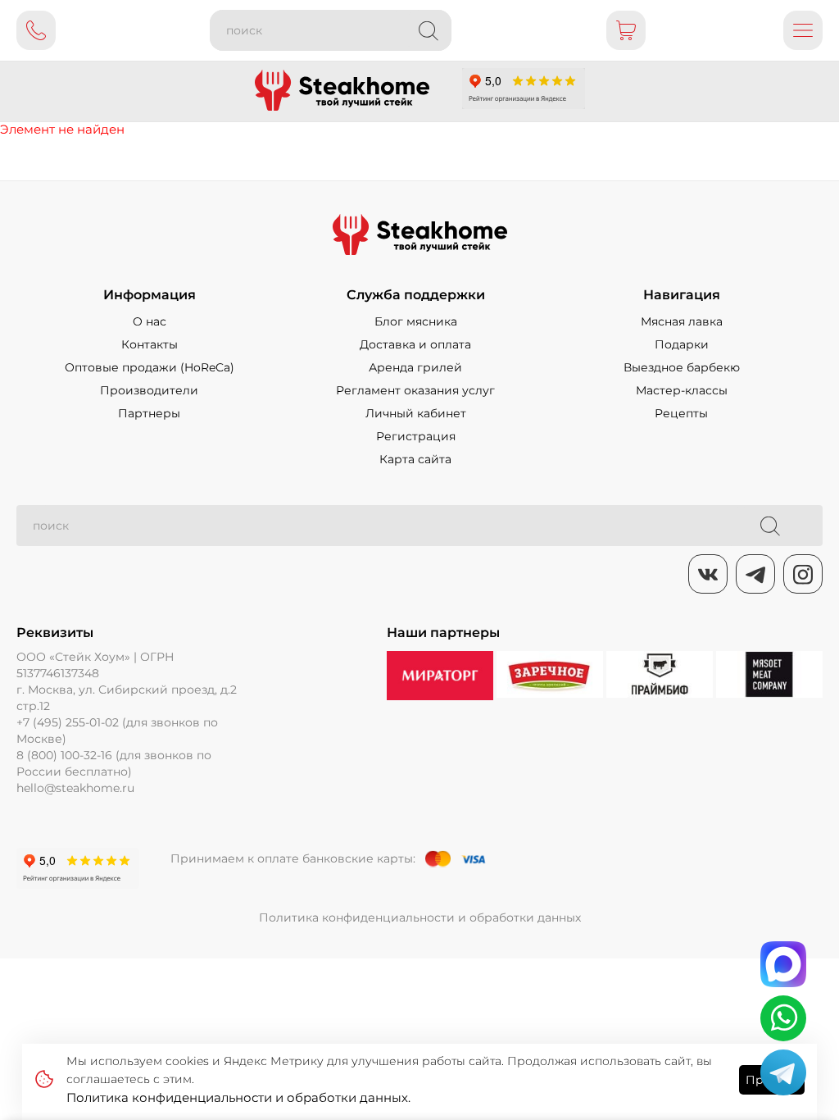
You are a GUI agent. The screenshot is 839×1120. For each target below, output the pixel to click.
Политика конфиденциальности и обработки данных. (238, 1097)
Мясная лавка (682, 321)
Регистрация (416, 436)
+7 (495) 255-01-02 (67, 722)
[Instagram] (803, 574)
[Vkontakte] (708, 574)
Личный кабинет (415, 413)
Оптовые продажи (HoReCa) (149, 367)
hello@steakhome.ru (75, 788)
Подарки (682, 344)
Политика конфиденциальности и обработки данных (420, 917)
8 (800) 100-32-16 (64, 755)
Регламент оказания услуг (415, 390)
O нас (149, 321)
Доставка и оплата (415, 344)
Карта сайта (415, 459)
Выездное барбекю (682, 367)
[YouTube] (755, 574)
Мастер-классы (682, 390)
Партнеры (149, 413)
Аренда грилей (415, 367)
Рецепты (681, 413)
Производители (149, 390)
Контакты (149, 344)
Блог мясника (415, 321)
